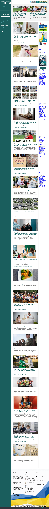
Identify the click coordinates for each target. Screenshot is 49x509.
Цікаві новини (42, 146)
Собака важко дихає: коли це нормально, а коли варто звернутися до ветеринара (25, 59)
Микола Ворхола (16, 266)
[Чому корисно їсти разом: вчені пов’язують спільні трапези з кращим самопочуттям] (25, 28)
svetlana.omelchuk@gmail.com (6, 22)
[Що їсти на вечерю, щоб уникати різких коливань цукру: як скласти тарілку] (25, 275)
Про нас (18, 506)
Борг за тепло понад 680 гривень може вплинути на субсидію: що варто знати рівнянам (25, 123)
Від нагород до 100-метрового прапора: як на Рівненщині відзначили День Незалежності (24, 349)
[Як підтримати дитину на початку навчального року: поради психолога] (24, 251)
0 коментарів (15, 19)
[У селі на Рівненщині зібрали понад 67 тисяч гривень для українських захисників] (38, 9)
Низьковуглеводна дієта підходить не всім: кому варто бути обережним (24, 389)
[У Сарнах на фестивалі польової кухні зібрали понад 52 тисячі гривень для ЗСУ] (25, 296)
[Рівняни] (5, 2)
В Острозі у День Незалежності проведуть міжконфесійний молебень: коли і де (23, 458)
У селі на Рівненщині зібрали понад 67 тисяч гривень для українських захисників (38, 14)
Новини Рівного (23, 105)
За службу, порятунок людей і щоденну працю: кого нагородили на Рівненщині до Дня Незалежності (25, 370)
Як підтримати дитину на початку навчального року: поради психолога (25, 260)
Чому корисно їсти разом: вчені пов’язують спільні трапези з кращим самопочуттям (25, 37)
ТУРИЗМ (4, 11)
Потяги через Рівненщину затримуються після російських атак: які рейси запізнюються (24, 79)
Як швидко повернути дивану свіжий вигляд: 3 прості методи (42, 166)
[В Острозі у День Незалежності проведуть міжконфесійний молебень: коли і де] (25, 450)
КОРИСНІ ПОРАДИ (5, 12)
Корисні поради (20, 42)
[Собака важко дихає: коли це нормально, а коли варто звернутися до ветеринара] (25, 51)
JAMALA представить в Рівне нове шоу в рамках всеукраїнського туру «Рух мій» (24, 411)
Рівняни (41, 144)
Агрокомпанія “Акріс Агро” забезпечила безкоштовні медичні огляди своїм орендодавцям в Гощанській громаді (25, 234)
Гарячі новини (20, 105)
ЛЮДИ (4, 9)
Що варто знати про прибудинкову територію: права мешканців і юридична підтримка (20, 14)
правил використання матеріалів (41, 505)
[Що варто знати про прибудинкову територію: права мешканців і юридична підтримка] (21, 9)
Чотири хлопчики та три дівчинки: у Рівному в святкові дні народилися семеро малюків (24, 327)
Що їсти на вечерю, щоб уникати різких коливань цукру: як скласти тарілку (24, 283)
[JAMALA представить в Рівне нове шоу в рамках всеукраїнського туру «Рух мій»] (25, 402)
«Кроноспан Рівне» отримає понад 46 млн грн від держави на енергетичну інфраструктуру (24, 212)
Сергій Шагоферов (16, 42)
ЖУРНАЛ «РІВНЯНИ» (6, 14)
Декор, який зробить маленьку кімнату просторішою (42, 177)
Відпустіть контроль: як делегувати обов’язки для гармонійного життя (42, 169)
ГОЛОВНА (4, 6)
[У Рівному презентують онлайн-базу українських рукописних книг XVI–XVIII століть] (25, 160)
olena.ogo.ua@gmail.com (40, 484)
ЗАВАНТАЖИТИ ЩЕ (25, 466)
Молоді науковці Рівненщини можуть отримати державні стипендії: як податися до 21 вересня (24, 437)
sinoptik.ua (43, 52)
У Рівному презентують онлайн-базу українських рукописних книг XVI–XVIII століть (24, 169)
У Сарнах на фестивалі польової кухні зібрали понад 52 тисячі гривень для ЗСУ (25, 305)
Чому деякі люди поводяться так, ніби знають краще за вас (42, 185)
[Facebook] (1, 31)
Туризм (26, 216)
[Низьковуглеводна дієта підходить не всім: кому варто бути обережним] (25, 382)
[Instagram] (2, 31)
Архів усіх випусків (43, 67)
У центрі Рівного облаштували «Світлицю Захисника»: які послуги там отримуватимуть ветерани (25, 101)
